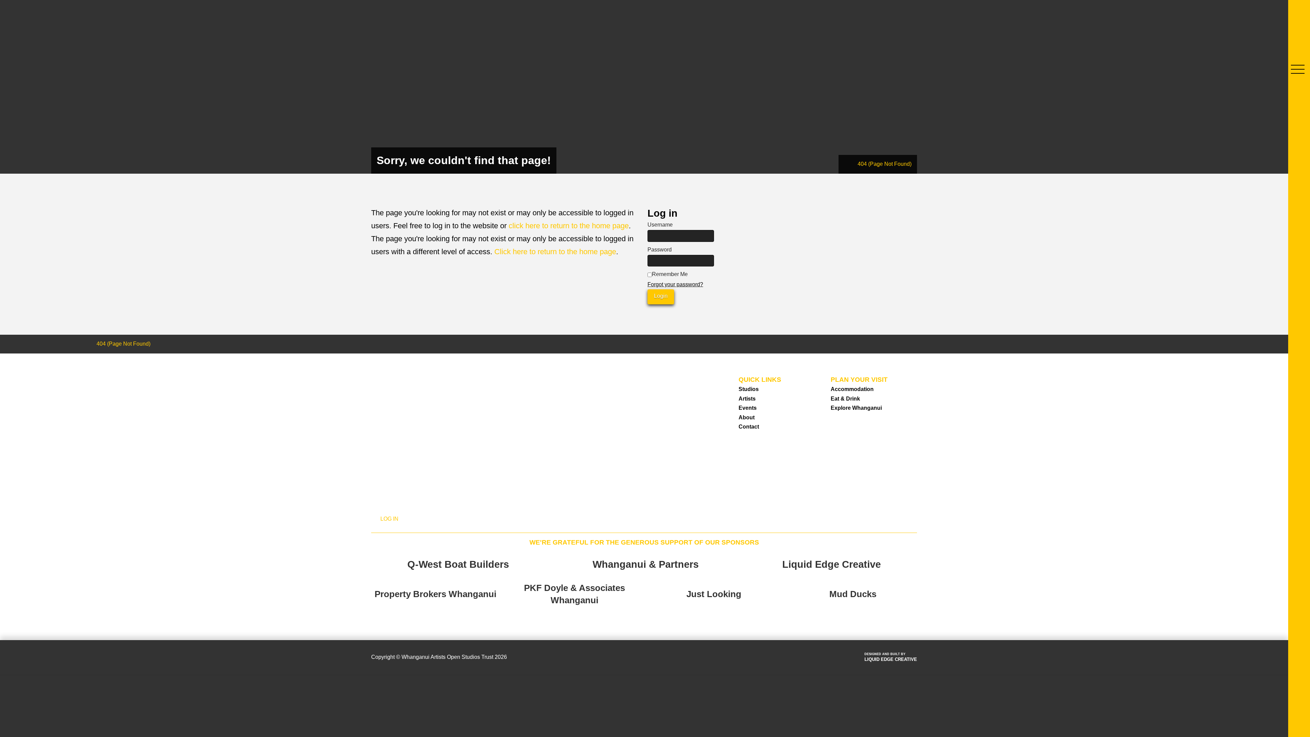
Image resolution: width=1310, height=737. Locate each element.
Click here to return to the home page (555, 251)
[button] (1298, 69)
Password (659, 249)
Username (660, 225)
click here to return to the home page (569, 225)
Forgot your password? (675, 284)
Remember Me (670, 274)
